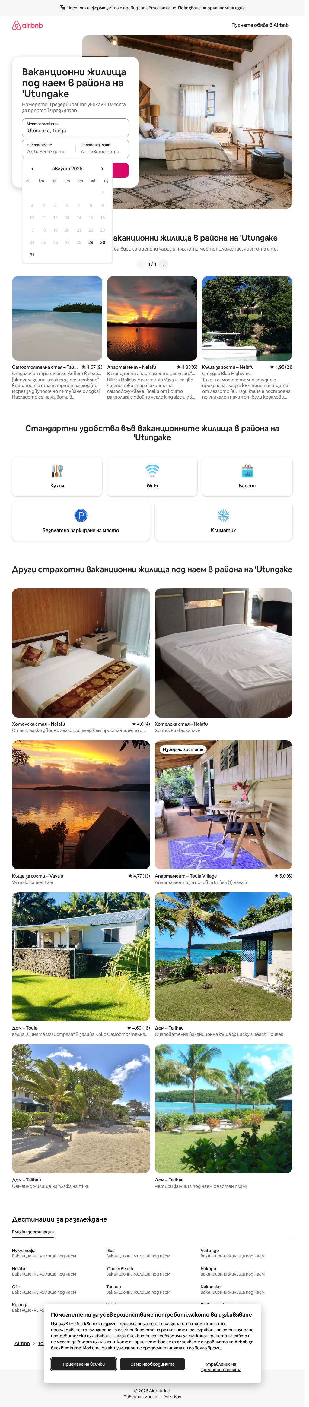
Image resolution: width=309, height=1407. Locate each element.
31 (32, 254)
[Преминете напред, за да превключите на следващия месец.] (102, 169)
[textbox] (49, 151)
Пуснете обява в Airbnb (260, 25)
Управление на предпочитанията (221, 1366)
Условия (172, 1396)
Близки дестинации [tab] (33, 1232)
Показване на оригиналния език (211, 8)
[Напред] (163, 264)
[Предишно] (141, 264)
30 (102, 242)
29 (90, 242)
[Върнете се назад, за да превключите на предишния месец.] (32, 169)
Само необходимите (152, 1364)
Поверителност (141, 1396)
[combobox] (75, 130)
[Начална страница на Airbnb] (27, 25)
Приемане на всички (83, 1364)
